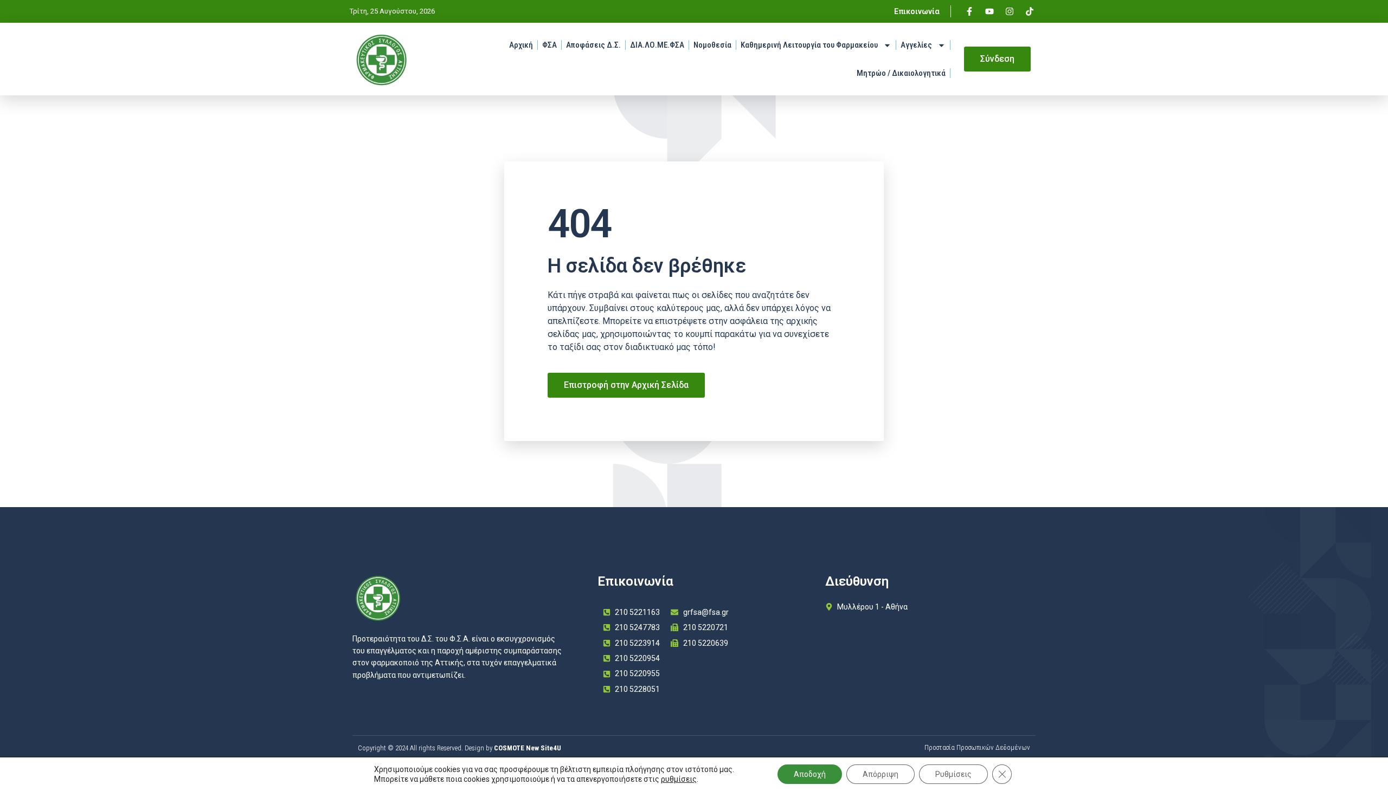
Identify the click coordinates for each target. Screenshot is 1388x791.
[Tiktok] (1029, 11)
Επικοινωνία (917, 11)
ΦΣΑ (549, 45)
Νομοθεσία (712, 45)
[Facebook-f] (969, 11)
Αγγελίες (916, 45)
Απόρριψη (880, 774)
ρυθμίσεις (679, 779)
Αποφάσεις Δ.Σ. (593, 45)
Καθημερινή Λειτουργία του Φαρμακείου (809, 45)
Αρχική (521, 45)
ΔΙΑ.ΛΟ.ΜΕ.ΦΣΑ (657, 45)
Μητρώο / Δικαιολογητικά (901, 73)
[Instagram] (1009, 11)
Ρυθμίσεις (953, 774)
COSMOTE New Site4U (527, 748)
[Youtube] (989, 11)
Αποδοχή (810, 774)
